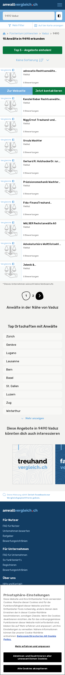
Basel (9, 378)
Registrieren (9, 565)
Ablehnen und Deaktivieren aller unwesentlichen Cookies (32, 657)
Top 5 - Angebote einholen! (32, 50)
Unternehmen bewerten (16, 531)
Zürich (10, 336)
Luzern (10, 394)
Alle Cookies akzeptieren (32, 668)
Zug (8, 402)
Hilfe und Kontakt (12, 584)
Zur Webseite (16, 90)
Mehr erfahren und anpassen (32, 646)
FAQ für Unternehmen (15, 555)
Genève (11, 344)
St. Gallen (12, 386)
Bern (9, 369)
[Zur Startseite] (21, 5)
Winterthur (13, 411)
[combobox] (29, 15)
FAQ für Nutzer (11, 526)
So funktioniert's (12, 560)
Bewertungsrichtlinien (15, 541)
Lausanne (12, 361)
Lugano (11, 353)
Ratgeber (8, 536)
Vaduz (45, 33)
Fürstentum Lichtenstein (24, 33)
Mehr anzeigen (34, 418)
